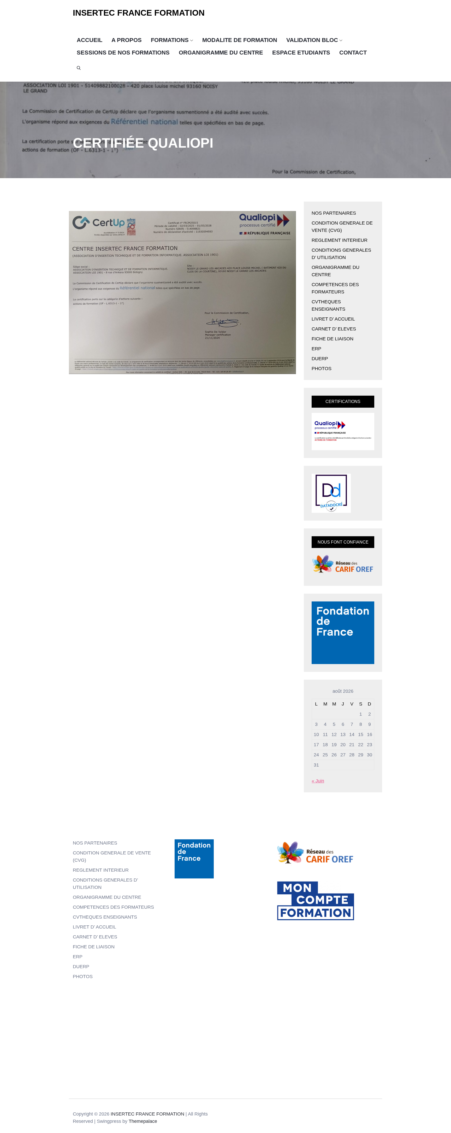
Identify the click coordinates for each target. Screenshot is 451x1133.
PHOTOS (321, 368)
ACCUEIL (89, 40)
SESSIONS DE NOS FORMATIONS (123, 52)
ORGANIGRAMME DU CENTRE (221, 52)
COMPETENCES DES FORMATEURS (113, 907)
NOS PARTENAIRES (334, 213)
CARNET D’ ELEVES (334, 329)
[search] (79, 67)
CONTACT (353, 52)
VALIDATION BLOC (312, 40)
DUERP (320, 358)
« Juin (318, 781)
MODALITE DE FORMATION (239, 40)
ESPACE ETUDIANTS (301, 52)
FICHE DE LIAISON (332, 338)
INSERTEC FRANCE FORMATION (139, 12)
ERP (316, 348)
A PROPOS (126, 40)
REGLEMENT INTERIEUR (339, 240)
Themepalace (143, 1121)
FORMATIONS (170, 40)
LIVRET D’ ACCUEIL (333, 319)
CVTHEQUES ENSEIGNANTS (105, 917)
